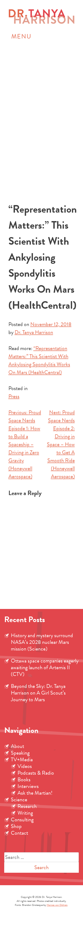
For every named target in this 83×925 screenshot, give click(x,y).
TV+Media (22, 760)
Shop (16, 826)
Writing (25, 813)
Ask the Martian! (34, 793)
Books (24, 780)
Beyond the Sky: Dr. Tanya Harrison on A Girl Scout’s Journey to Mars (38, 692)
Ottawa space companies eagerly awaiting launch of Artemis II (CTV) (45, 667)
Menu (21, 36)
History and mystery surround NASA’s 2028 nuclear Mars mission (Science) (42, 642)
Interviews (28, 786)
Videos (24, 766)
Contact (19, 833)
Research (27, 806)
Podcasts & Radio (35, 773)
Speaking (20, 753)
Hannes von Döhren (57, 905)
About (17, 746)
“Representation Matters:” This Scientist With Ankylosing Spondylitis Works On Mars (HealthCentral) (39, 360)
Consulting (22, 820)
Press (13, 396)
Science (19, 800)
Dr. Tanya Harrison (34, 332)
